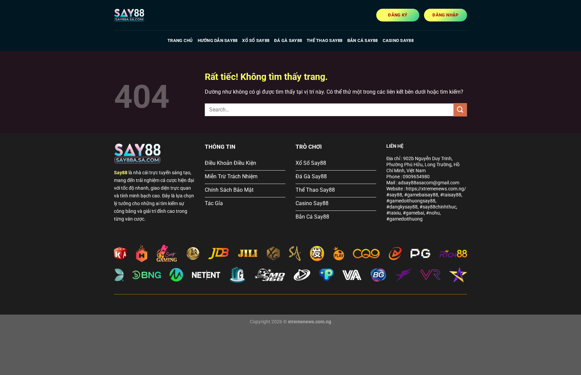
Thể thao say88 (325, 40)
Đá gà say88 (288, 40)
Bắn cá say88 (362, 40)
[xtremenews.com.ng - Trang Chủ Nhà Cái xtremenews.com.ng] (147, 15)
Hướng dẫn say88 (218, 40)
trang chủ (180, 40)
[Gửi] (460, 109)
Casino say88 (398, 40)
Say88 (120, 173)
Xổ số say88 (255, 40)
